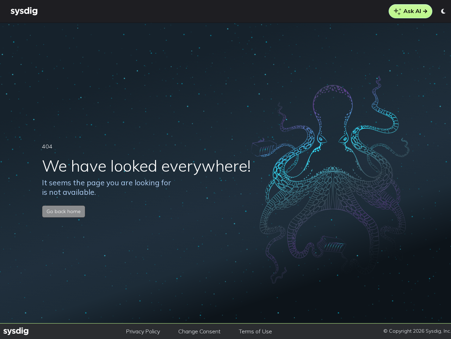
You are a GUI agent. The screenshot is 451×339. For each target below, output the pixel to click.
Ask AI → (415, 10)
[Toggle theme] (443, 11)
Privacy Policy (143, 331)
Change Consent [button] (199, 331)
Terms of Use (255, 331)
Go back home (64, 211)
